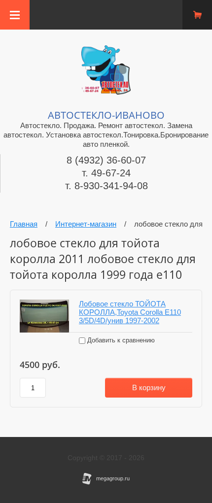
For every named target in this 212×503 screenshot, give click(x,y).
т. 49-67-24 (106, 173)
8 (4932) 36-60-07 (106, 160)
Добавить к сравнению (120, 340)
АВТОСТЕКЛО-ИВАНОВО (106, 115)
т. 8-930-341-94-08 (106, 185)
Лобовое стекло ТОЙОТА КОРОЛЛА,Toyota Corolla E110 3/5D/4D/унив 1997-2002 (130, 312)
